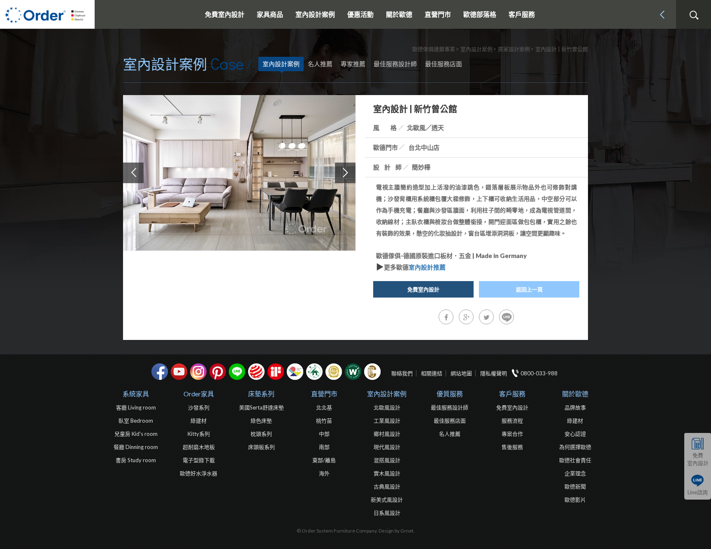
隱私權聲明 (493, 373)
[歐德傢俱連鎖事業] (47, 14)
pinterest (217, 371)
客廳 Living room (136, 407)
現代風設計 (387, 447)
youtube (179, 371)
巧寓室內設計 (372, 371)
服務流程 (512, 420)
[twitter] (486, 316)
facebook (159, 371)
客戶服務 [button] (522, 14)
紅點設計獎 (256, 371)
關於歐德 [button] (399, 14)
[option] (239, 173)
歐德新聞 (575, 486)
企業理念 (575, 473)
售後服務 (512, 447)
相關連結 (431, 373)
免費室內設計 (224, 14)
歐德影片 (575, 499)
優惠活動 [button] (360, 14)
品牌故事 (575, 407)
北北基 (324, 407)
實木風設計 (387, 473)
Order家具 (199, 394)
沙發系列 (198, 407)
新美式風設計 (387, 499)
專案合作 (512, 433)
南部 (324, 447)
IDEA (295, 371)
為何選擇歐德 (575, 447)
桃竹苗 (324, 420)
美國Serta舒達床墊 (261, 407)
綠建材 (314, 371)
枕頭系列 (261, 433)
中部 (324, 433)
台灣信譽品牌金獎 (333, 371)
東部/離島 (324, 460)
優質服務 (450, 394)
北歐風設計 (387, 407)
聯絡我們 (402, 373)
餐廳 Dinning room (136, 447)
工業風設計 (387, 420)
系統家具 (136, 394)
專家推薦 (353, 63)
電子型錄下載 (199, 460)
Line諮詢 (698, 492)
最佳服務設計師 (395, 63)
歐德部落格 (479, 14)
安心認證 (575, 433)
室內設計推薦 (427, 267)
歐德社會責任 (575, 460)
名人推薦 (320, 63)
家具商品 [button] (270, 14)
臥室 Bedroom (135, 420)
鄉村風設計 (387, 433)
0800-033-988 (539, 373)
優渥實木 (353, 371)
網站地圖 (461, 373)
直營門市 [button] (438, 14)
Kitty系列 (199, 433)
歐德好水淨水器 (198, 473)
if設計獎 (275, 371)
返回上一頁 (529, 289)
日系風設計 (387, 512)
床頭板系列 (261, 447)
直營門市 (324, 394)
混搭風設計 (387, 460)
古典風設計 (387, 486)
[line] (506, 316)
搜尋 (693, 15)
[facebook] (446, 316)
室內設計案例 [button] (315, 14)
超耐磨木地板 (199, 447)
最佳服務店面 (443, 63)
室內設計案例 (281, 63)
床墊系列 (261, 394)
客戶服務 (512, 394)
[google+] (466, 316)
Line (237, 371)
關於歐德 (575, 394)
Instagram (198, 371)
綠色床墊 (261, 420)
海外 (324, 473)
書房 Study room (136, 460)
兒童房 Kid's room (136, 433)
